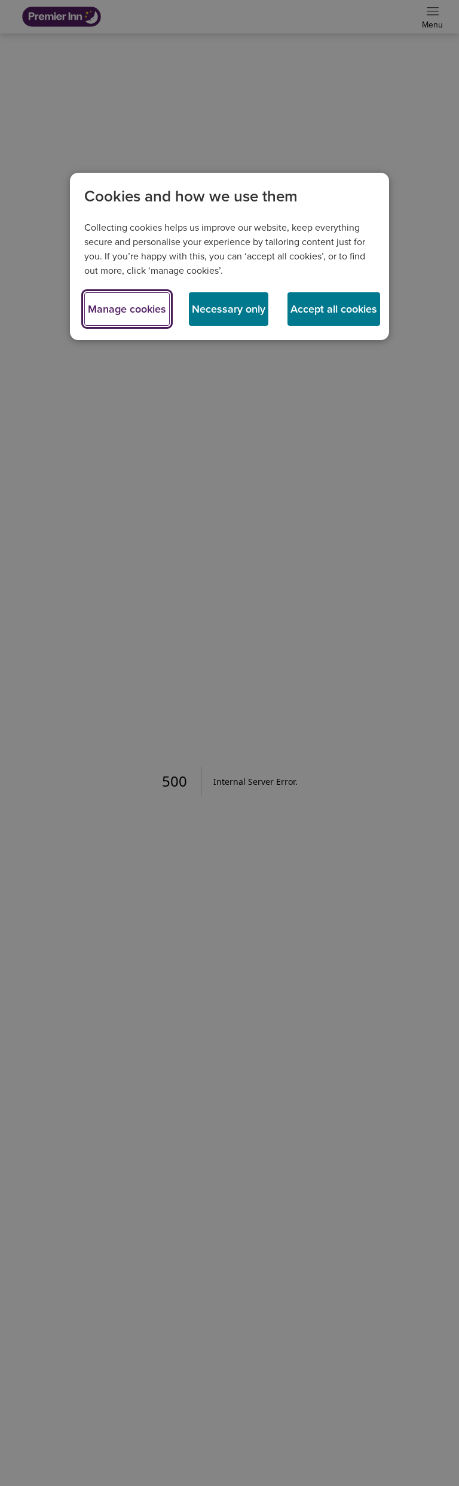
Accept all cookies (333, 309)
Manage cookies (127, 309)
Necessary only (228, 309)
